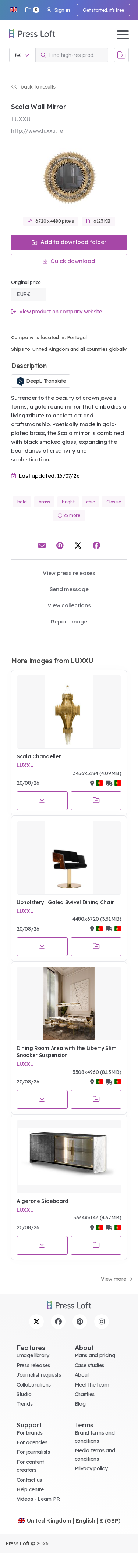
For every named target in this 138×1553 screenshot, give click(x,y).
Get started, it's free (103, 10)
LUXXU (25, 765)
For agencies (32, 1442)
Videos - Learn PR (38, 1499)
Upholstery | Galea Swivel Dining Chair (65, 902)
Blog (80, 1404)
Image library (33, 1355)
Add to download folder (72, 241)
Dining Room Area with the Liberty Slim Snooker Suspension (66, 1052)
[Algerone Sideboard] (69, 1156)
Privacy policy (91, 1468)
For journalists (33, 1452)
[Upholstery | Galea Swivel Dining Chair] (69, 858)
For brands (30, 1433)
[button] (13, 10)
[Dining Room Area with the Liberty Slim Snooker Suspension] (69, 1003)
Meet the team (92, 1384)
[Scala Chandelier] (69, 712)
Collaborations (34, 1384)
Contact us (29, 1480)
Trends (24, 1404)
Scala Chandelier (39, 756)
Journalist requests (39, 1375)
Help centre (30, 1489)
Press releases (33, 1365)
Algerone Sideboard (42, 1201)
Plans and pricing (95, 1355)
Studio (24, 1394)
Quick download (72, 261)
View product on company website (60, 312)
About (82, 1375)
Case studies (90, 1365)
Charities (85, 1394)
